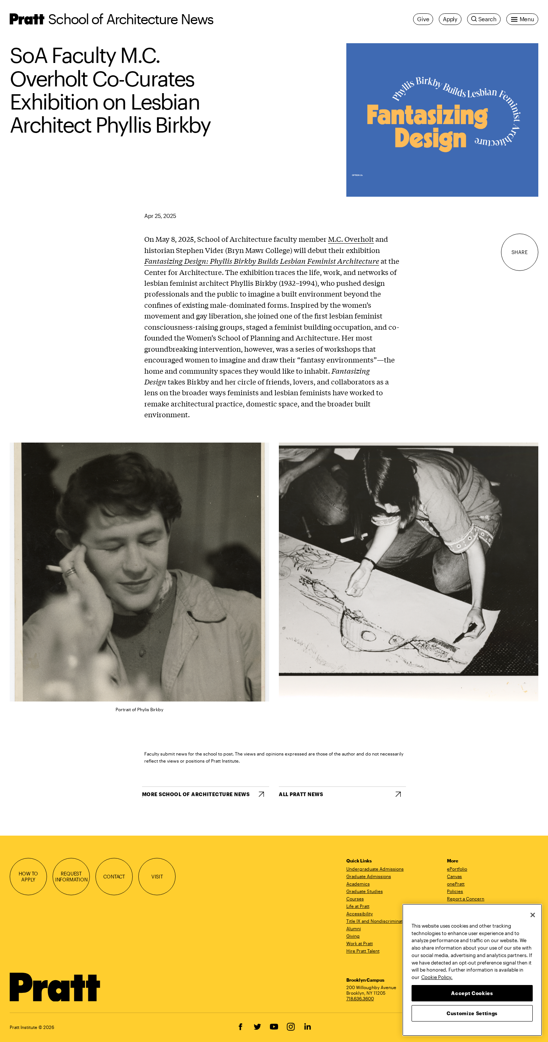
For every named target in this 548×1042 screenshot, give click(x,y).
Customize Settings (472, 1013)
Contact (114, 877)
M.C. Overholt (351, 239)
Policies (455, 891)
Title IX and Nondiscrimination (377, 921)
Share (519, 252)
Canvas (454, 876)
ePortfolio (457, 868)
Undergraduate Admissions (375, 868)
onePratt (455, 883)
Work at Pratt (359, 943)
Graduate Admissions (368, 876)
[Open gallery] (442, 120)
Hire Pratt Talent (362, 950)
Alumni (353, 928)
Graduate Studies (364, 891)
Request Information (71, 877)
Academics (358, 883)
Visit (157, 877)
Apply (450, 19)
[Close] (533, 915)
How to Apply (28, 877)
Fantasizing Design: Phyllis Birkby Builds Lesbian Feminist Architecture (261, 261)
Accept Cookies (472, 993)
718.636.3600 (360, 998)
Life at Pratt (357, 906)
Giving (353, 935)
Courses (355, 898)
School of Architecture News (130, 19)
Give (423, 19)
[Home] (55, 987)
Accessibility (359, 913)
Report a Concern (465, 898)
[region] (472, 970)
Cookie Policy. (437, 977)
